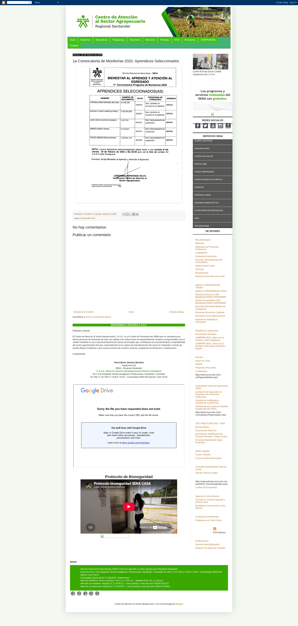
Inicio (73, 39)
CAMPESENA (208, 39)
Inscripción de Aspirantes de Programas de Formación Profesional (208, 394)
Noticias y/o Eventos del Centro (210, 276)
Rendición (190, 39)
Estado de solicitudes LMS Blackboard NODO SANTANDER (210, 301)
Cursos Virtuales (203, 454)
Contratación (201, 253)
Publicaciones (202, 541)
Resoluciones (201, 273)
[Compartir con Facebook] (134, 214)
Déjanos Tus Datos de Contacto (210, 548)
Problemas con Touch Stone (208, 520)
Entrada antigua (176, 312)
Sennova (199, 269)
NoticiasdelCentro (88, 218)
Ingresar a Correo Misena (207, 496)
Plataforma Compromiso (206, 331)
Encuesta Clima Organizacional (210, 316)
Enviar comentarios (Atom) (98, 317)
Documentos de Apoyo (206, 334)
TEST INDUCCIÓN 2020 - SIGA (210, 423)
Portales (164, 39)
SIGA (177, 39)
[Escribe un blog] (127, 214)
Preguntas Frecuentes (205, 368)
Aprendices (101, 39)
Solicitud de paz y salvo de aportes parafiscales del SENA (211, 407)
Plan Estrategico (203, 240)
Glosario (199, 357)
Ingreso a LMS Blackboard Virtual (211, 291)
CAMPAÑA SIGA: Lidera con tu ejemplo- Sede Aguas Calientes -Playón (210, 346)
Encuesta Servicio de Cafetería (209, 312)
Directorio (135, 39)
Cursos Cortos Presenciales (208, 458)
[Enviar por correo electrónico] (124, 214)
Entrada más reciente (83, 312)
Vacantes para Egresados (207, 544)
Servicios (150, 39)
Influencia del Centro (205, 266)
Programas (119, 39)
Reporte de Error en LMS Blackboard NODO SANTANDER (210, 295)
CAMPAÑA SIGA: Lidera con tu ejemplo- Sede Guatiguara (209, 338)
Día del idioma (202, 427)
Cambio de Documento (206, 487)
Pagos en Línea (202, 361)
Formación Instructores (206, 256)
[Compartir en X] (130, 214)
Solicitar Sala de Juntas (206, 473)
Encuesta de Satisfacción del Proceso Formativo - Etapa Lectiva (211, 435)
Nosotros (85, 39)
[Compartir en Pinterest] (137, 214)
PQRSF (198, 364)
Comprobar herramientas (207, 517)
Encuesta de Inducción (206, 430)
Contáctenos (201, 371)
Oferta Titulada (202, 451)
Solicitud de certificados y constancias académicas (207, 401)
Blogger (179, 604)
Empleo (74, 45)
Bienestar (199, 243)
